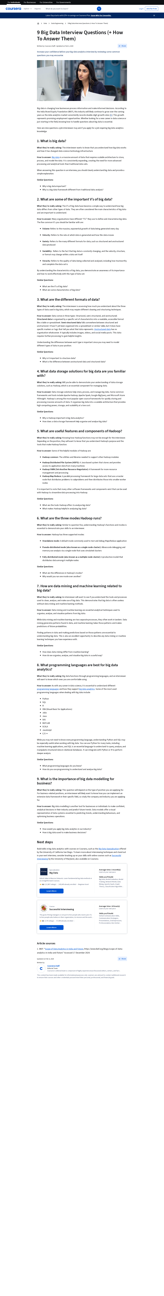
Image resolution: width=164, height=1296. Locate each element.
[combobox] (68, 9)
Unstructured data (102, 329)
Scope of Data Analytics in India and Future (64, 948)
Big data (55, 157)
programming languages (48, 689)
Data (45, 23)
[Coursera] (13, 9)
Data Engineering (57, 23)
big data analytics (87, 689)
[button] (38, 9)
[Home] (38, 23)
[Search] (99, 9)
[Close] (154, 15)
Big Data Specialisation (109, 848)
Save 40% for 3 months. (101, 15)
